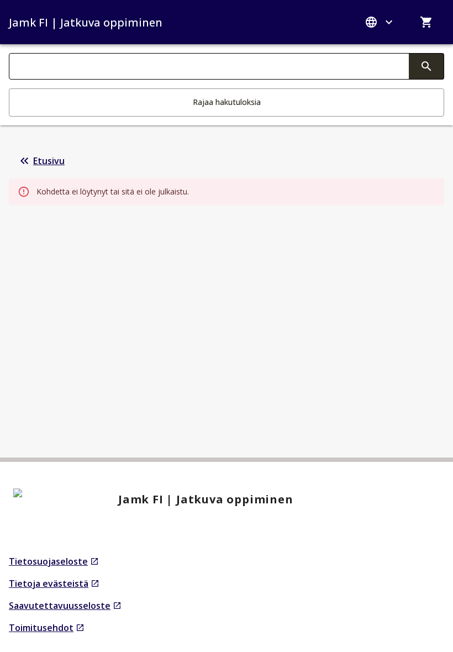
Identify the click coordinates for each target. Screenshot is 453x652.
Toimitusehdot (47, 628)
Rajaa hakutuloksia (227, 102)
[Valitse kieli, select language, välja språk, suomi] (380, 22)
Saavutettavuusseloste (65, 606)
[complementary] (426, 66)
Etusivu (49, 161)
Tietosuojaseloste (54, 561)
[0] (426, 22)
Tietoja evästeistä (54, 583)
